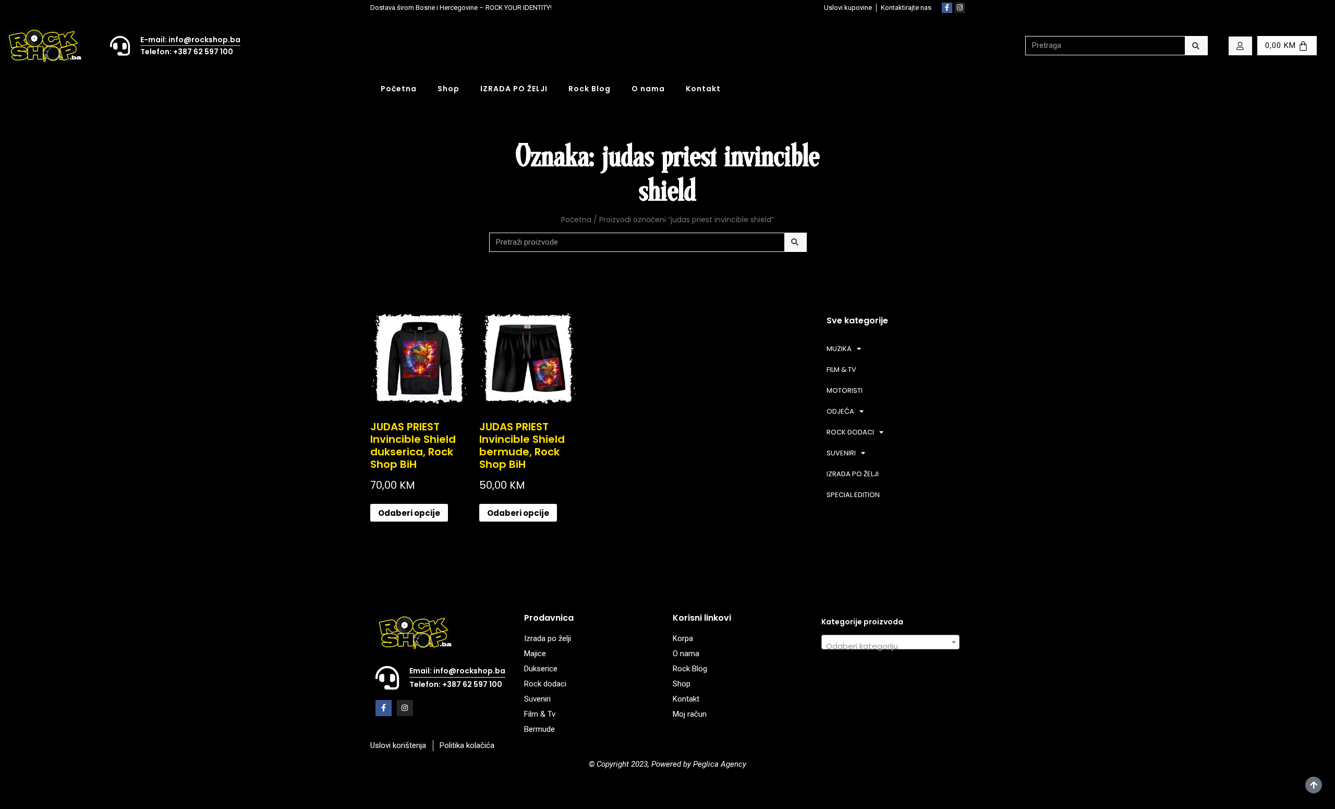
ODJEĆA (840, 411)
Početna (399, 88)
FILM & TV (841, 370)
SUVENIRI (841, 453)
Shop (448, 88)
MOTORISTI (845, 390)
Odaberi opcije (409, 513)
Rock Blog (589, 88)
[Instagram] (960, 8)
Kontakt (703, 88)
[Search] (1196, 46)
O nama (648, 88)
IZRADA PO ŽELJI (514, 88)
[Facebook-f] (947, 8)
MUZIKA (839, 349)
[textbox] (890, 646)
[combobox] (890, 642)
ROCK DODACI (850, 432)
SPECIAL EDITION (853, 495)
